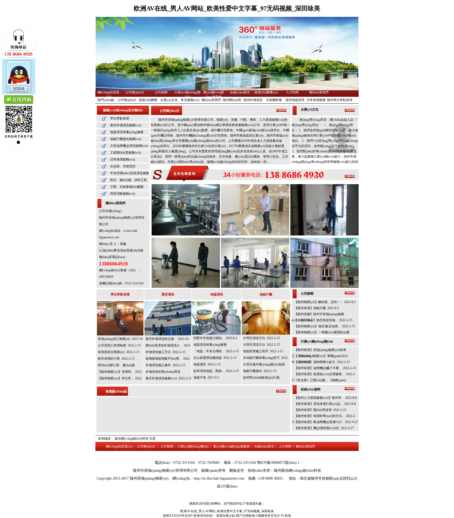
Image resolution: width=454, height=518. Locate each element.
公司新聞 (161, 92)
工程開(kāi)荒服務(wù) (125, 152)
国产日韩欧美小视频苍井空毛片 (258, 515)
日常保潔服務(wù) (122, 159)
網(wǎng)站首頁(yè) (119, 446)
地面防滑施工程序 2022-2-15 (263, 351)
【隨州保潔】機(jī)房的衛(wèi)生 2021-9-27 (324, 428)
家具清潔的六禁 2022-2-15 (116, 358)
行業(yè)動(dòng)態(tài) (193, 446)
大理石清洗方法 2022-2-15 (261, 338)
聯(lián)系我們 (318, 92)
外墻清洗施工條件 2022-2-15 (165, 365)
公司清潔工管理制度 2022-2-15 (119, 345)
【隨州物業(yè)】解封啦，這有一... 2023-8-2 (325, 302)
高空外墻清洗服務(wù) (125, 125)
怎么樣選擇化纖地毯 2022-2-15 (214, 358)
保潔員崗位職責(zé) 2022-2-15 (118, 352)
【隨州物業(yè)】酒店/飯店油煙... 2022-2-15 (324, 326)
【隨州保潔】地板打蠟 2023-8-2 (316, 308)
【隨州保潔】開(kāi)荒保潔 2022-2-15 (320, 410)
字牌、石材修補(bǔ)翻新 (127, 187)
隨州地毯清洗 (295, 100)
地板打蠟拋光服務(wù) (125, 139)
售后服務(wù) (190, 100)
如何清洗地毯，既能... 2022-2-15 (216, 371)
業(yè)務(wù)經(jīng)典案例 (231, 446)
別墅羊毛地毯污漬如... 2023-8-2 (215, 338)
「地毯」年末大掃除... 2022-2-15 (216, 351)
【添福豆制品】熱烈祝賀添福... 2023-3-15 (323, 320)
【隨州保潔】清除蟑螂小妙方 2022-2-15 (322, 362)
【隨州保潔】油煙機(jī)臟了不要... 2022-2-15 (325, 368)
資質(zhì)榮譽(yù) (266, 92)
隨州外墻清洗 (253, 100)
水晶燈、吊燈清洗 (122, 166)
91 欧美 (286, 515)
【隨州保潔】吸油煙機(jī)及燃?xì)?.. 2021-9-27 (326, 422)
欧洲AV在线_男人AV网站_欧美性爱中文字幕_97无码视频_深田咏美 (227, 8)
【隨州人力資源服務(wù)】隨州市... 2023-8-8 (325, 398)
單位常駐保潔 (119, 118)
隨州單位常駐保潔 (339, 100)
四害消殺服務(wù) (122, 193)
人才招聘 (292, 92)
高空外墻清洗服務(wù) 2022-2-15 (169, 378)
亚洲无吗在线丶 (204, 515)
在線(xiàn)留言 (240, 92)
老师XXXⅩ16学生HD (178, 515)
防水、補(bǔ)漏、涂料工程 (128, 180)
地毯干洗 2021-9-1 (206, 377)
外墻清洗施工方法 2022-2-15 (165, 352)
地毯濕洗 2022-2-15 (207, 364)
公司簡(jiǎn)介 (135, 92)
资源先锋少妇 (225, 515)
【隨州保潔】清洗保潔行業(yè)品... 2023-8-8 (325, 404)
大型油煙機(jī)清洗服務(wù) (129, 146)
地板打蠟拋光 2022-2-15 (260, 371)
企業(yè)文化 (169, 100)
